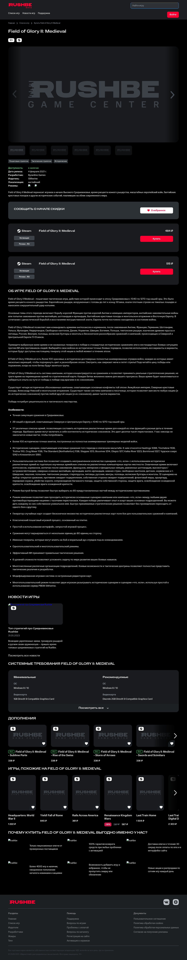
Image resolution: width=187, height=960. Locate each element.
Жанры (12, 936)
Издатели (13, 927)
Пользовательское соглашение (150, 919)
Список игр (24, 23)
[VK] (166, 902)
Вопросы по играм (76, 923)
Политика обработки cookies (148, 923)
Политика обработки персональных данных (156, 927)
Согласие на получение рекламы (151, 932)
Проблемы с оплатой (78, 927)
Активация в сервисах (78, 940)
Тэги (10, 940)
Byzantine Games (36, 175)
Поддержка (73, 919)
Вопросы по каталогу (78, 932)
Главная (11, 23)
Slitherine (33, 178)
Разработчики (15, 932)
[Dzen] (176, 902)
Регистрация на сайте (78, 936)
